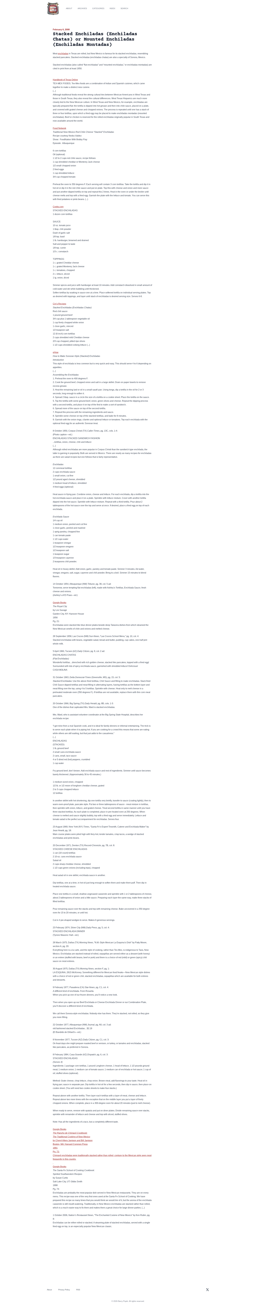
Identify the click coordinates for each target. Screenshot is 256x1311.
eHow (55, 352)
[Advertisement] (179, 48)
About (69, 8)
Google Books (59, 602)
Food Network (59, 128)
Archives (82, 8)
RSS (78, 1290)
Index (112, 8)
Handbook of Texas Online (65, 80)
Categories (98, 8)
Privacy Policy (64, 1290)
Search (124, 8)
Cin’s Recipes (59, 304)
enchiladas (63, 53)
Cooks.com (58, 207)
